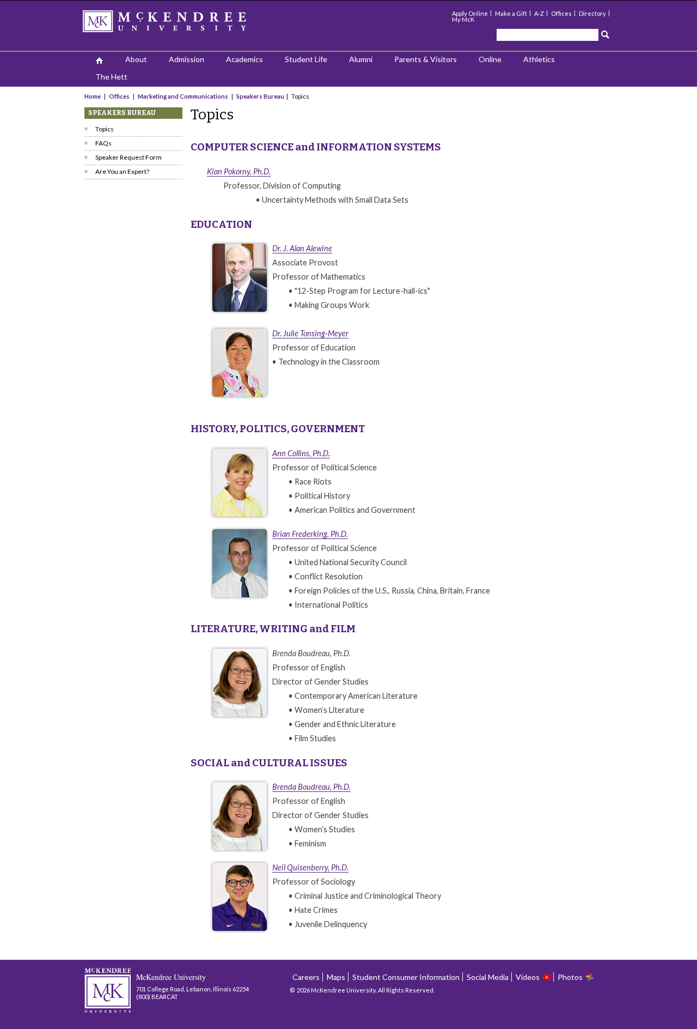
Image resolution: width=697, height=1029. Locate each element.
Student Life (306, 59)
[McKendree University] (178, 24)
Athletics (539, 59)
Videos (528, 977)
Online (490, 59)
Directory (592, 13)
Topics (104, 128)
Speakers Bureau (260, 96)
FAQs (103, 143)
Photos (570, 977)
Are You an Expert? (122, 171)
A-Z (539, 13)
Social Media (488, 977)
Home (93, 96)
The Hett (111, 76)
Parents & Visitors (425, 59)
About (136, 59)
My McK (463, 19)
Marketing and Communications (183, 96)
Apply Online (470, 13)
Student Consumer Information (406, 977)
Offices (561, 13)
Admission (186, 59)
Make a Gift (511, 13)
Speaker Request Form (128, 157)
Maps (336, 977)
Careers (306, 977)
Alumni (360, 59)
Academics (244, 59)
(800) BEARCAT (157, 996)
